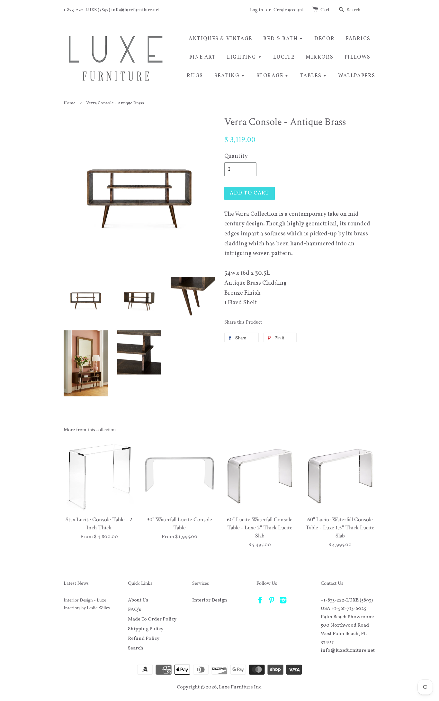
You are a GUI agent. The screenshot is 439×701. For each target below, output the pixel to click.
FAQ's (134, 609)
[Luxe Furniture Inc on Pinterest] (271, 601)
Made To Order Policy (152, 619)
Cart (324, 10)
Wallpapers (356, 76)
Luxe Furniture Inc (240, 687)
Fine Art (202, 57)
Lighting (242, 57)
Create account (288, 10)
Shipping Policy (145, 628)
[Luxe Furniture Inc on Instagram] (283, 601)
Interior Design (209, 600)
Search (135, 648)
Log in (256, 10)
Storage (270, 76)
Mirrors (319, 57)
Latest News (76, 583)
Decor (324, 39)
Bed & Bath (281, 39)
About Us (138, 600)
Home (70, 103)
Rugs (195, 76)
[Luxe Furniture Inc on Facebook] (260, 601)
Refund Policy (143, 638)
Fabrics (358, 39)
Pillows (358, 57)
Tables (311, 76)
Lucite (284, 57)
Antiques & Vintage (220, 39)
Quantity (236, 156)
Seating (227, 76)
